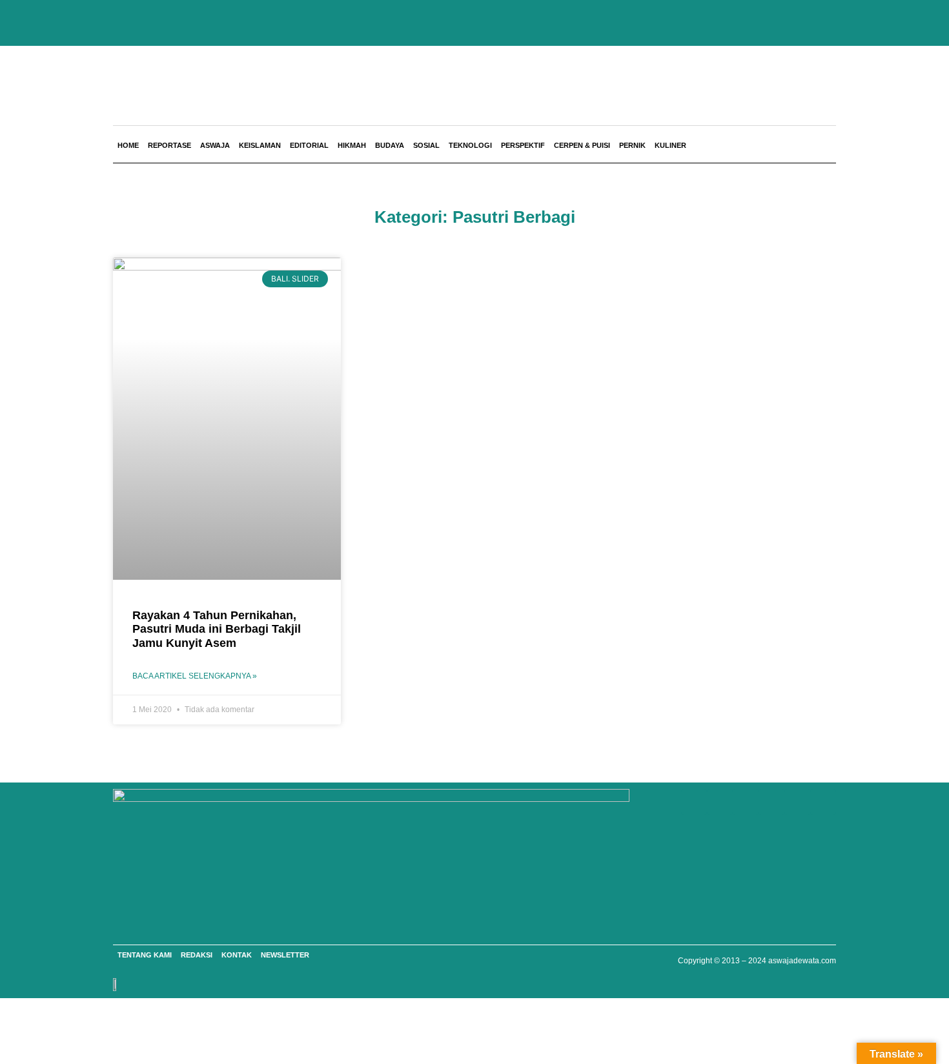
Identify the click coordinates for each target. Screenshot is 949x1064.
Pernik (632, 145)
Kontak (236, 955)
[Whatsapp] (694, 802)
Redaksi (196, 955)
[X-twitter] (797, 802)
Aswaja (215, 145)
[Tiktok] (823, 802)
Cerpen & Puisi (582, 145)
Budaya (389, 145)
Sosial (426, 145)
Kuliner (670, 145)
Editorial (309, 145)
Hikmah (352, 145)
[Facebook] (720, 802)
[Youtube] (746, 802)
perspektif (523, 145)
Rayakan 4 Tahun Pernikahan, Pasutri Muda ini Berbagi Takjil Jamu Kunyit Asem (216, 629)
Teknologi (470, 145)
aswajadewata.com (802, 960)
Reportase (169, 145)
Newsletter (285, 955)
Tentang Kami (144, 955)
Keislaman (260, 145)
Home (128, 145)
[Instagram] (771, 802)
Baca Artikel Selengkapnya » (194, 675)
